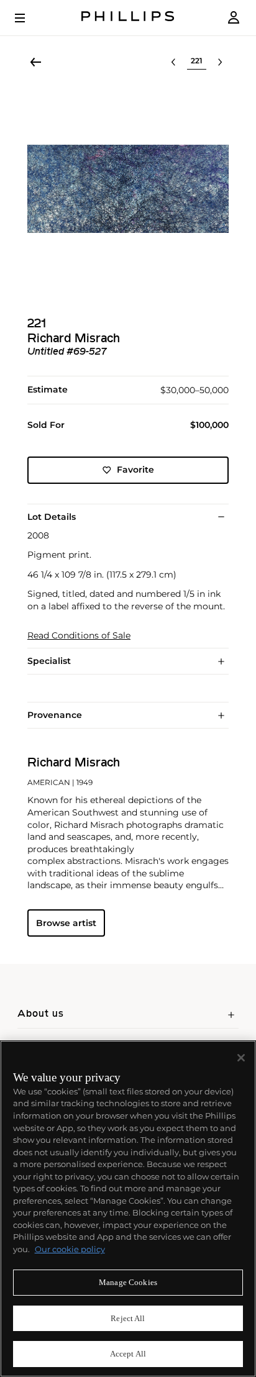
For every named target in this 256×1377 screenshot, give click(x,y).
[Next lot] (220, 62)
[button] (128, 188)
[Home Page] (128, 17)
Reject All (128, 1318)
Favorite (135, 469)
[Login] (233, 17)
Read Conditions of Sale (78, 635)
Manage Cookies (128, 1282)
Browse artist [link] (66, 923)
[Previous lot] (173, 62)
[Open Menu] (28, 18)
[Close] (241, 1057)
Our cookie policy (70, 1249)
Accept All (128, 1353)
